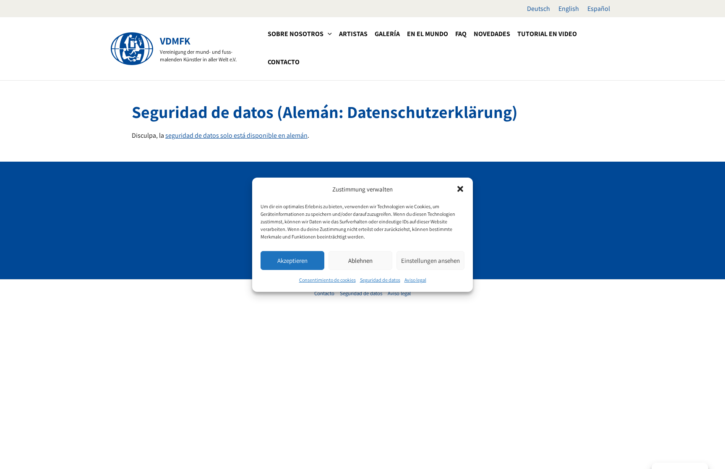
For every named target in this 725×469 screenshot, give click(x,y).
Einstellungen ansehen (430, 261)
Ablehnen (360, 261)
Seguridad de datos (380, 280)
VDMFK (175, 40)
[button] (460, 189)
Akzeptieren (292, 261)
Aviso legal (415, 280)
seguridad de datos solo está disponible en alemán (236, 135)
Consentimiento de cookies (327, 280)
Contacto (324, 293)
